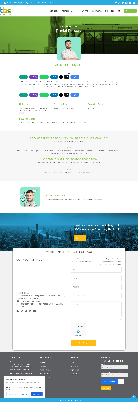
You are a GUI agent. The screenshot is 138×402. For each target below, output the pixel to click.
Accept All (36, 394)
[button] (130, 11)
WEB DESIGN (75, 370)
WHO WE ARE (45, 374)
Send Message (83, 343)
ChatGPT (24, 77)
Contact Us (97, 11)
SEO (72, 363)
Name (102, 364)
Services (54, 11)
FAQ (106, 11)
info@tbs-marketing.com (31, 301)
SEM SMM (74, 366)
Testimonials (67, 11)
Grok (66, 77)
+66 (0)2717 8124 (34, 2)
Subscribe (106, 388)
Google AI (75, 77)
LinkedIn (54, 77)
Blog (113, 11)
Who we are (83, 11)
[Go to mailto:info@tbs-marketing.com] (16, 3)
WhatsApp (44, 77)
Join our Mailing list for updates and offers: (112, 372)
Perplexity (33, 77)
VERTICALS (75, 374)
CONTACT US (45, 378)
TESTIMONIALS (45, 370)
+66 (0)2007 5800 (47, 2)
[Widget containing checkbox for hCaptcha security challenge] (78, 329)
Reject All (24, 394)
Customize (12, 394)
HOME (42, 363)
